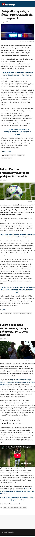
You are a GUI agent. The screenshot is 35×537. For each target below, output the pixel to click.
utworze (27, 403)
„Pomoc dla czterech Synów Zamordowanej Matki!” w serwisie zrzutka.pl (17, 491)
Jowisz (7, 155)
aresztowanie (7, 313)
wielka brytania (6, 158)
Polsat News (7, 151)
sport (3, 309)
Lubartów (6, 507)
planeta (13, 155)
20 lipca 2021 (4, 22)
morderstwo (14, 507)
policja (29, 313)
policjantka (21, 155)
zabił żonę (23, 507)
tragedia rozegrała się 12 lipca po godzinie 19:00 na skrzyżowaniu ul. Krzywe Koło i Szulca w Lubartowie (17, 382)
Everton (16, 313)
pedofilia (22, 313)
